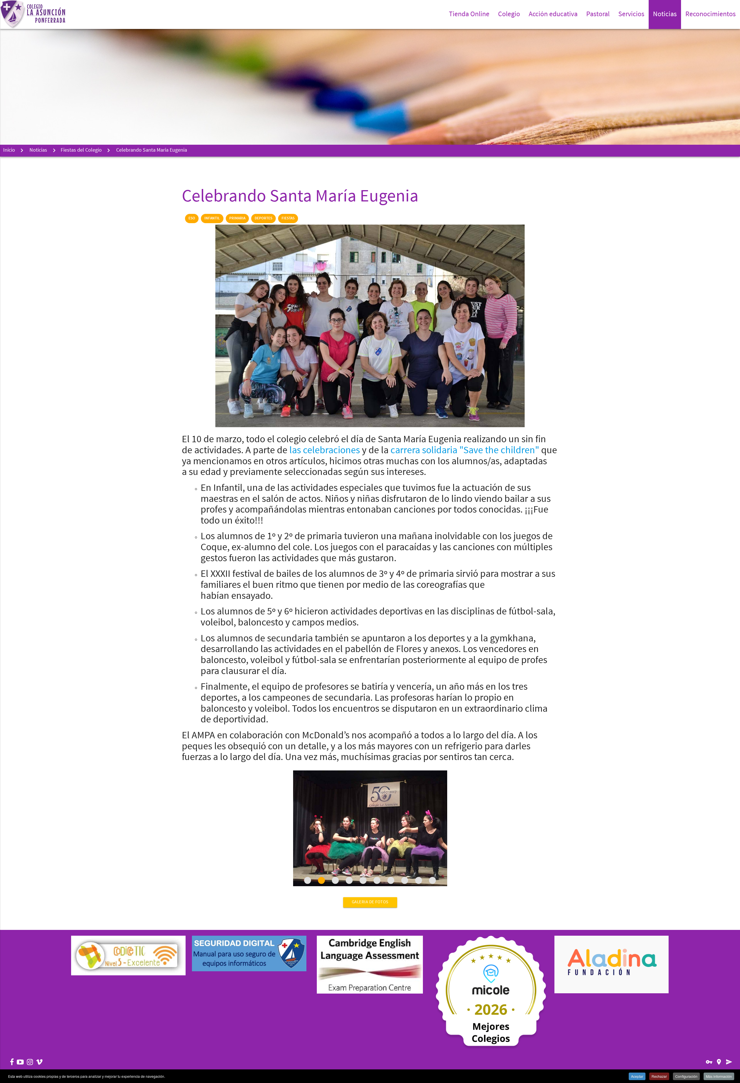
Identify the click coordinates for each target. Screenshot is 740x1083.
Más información (719, 1076)
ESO (191, 218)
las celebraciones (324, 451)
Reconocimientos (710, 14)
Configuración (686, 1076)
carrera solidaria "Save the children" (466, 451)
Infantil (212, 218)
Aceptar (637, 1076)
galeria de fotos (370, 902)
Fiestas (288, 218)
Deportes (263, 218)
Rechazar (659, 1076)
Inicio (9, 150)
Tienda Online (469, 14)
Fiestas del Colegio (81, 150)
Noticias (38, 150)
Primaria (237, 218)
